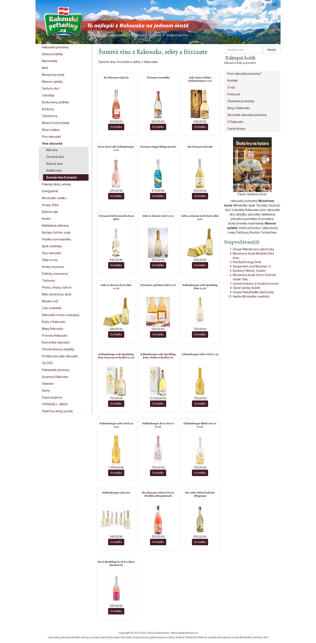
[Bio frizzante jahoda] (116, 104)
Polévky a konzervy (55, 273)
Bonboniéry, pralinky (55, 102)
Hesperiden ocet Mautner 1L (252, 266)
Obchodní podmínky (240, 101)
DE (263, 4)
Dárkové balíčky (52, 54)
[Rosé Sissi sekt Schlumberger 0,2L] (116, 174)
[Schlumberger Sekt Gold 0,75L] (200, 381)
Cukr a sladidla (51, 308)
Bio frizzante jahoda (116, 77)
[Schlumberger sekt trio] (116, 519)
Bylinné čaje (50, 212)
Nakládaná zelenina (55, 225)
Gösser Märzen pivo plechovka (253, 249)
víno (232, 214)
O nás (231, 87)
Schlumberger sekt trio (116, 492)
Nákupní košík (240, 57)
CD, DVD (47, 363)
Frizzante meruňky (158, 77)
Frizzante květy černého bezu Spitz (116, 217)
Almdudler (240, 205)
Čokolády (48, 95)
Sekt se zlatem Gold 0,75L (158, 216)
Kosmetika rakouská (55, 342)
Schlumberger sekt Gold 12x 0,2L (116, 425)
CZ (275, 4)
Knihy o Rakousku (54, 322)
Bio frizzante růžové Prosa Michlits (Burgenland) (158, 494)
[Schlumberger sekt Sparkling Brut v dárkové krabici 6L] (158, 381)
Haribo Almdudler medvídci (251, 296)
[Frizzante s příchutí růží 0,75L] (158, 312)
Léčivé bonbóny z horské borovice (255, 283)
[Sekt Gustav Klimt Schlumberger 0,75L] (200, 104)
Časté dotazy (236, 128)
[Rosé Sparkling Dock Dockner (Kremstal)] (116, 589)
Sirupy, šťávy (50, 205)
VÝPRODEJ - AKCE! (55, 404)
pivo (263, 210)
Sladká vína (54, 170)
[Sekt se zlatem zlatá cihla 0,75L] (116, 312)
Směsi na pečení (53, 267)
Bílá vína (51, 150)
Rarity (46, 390)
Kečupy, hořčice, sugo (56, 232)
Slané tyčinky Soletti (246, 288)
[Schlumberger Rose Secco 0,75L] (158, 450)
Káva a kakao (51, 129)
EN (268, 4)
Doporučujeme (52, 397)
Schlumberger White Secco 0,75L (199, 425)
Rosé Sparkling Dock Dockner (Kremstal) (116, 563)
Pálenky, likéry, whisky (56, 184)
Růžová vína (54, 163)
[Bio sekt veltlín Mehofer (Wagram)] (200, 519)
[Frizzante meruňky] (158, 104)
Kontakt (232, 80)
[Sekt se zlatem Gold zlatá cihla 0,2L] (200, 243)
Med (45, 68)
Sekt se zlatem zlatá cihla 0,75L (116, 286)
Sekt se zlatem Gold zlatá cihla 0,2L (200, 217)
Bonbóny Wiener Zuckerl (249, 270)
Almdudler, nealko (54, 198)
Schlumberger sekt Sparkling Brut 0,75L (200, 286)
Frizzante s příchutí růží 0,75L (158, 285)
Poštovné (233, 94)
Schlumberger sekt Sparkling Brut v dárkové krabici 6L (158, 355)
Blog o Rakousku (238, 108)
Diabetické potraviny (55, 370)
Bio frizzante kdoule (200, 146)
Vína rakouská (52, 143)
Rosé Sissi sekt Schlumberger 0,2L (116, 148)
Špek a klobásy (52, 246)
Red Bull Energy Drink (247, 262)
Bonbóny (48, 109)
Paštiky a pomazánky (56, 239)
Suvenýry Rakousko (55, 377)
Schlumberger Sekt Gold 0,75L (200, 354)
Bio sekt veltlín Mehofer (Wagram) (200, 494)
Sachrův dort (50, 88)
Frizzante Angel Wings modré (158, 146)
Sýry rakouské (51, 253)
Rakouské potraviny (55, 47)
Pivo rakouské (51, 136)
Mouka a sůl (50, 301)
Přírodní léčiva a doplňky (58, 349)
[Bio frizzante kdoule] (200, 174)
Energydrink (50, 191)
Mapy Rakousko (52, 328)
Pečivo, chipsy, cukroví (57, 287)
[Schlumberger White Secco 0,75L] (200, 450)
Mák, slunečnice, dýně (56, 294)
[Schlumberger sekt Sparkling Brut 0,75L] (200, 312)
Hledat (271, 50)
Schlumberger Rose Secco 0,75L (158, 425)
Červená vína (55, 157)
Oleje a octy (50, 260)
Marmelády (49, 61)
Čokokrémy (49, 116)
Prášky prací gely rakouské (60, 356)
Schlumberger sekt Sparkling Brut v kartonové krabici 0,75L (116, 355)
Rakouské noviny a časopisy (61, 315)
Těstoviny (48, 280)
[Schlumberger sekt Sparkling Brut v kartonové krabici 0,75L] (116, 381)
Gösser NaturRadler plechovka (253, 292)
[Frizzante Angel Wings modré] (158, 174)
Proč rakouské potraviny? (244, 73)
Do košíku (116, 126)
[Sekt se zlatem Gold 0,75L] (158, 243)
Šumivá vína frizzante (61, 177)
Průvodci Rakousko (55, 335)
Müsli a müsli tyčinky (55, 123)
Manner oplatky (52, 81)
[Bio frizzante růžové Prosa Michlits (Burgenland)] (158, 519)
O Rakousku (235, 122)
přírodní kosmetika (244, 219)
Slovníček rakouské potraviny (247, 115)
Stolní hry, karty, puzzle (57, 411)
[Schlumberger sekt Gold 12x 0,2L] (116, 450)
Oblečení (48, 383)
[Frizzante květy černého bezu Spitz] (116, 243)
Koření (46, 218)
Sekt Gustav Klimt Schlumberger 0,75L (200, 79)
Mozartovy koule (53, 74)
